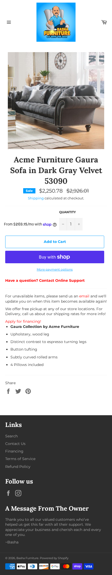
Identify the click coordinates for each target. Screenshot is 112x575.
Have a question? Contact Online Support (45, 280)
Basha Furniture (27, 558)
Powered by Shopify (54, 558)
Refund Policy (17, 466)
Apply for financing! (23, 321)
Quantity (67, 212)
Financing (14, 451)
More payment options (55, 269)
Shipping (36, 198)
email (84, 296)
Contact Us (15, 443)
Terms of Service (20, 458)
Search (11, 436)
